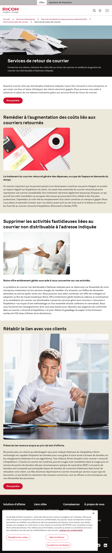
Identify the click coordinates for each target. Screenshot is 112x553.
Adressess (88, 510)
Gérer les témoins (56, 537)
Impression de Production (60, 2)
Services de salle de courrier (15, 22)
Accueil (6, 19)
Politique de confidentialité (46, 510)
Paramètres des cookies (18, 537)
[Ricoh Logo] (11, 10)
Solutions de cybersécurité (15, 510)
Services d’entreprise (25, 19)
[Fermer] (93, 513)
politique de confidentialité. (71, 530)
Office (42, 2)
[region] (50, 530)
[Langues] (100, 10)
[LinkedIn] (105, 545)
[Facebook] (99, 545)
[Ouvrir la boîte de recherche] (94, 10)
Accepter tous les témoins (58, 545)
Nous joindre (13, 100)
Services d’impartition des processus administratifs (64, 19)
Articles (66, 510)
